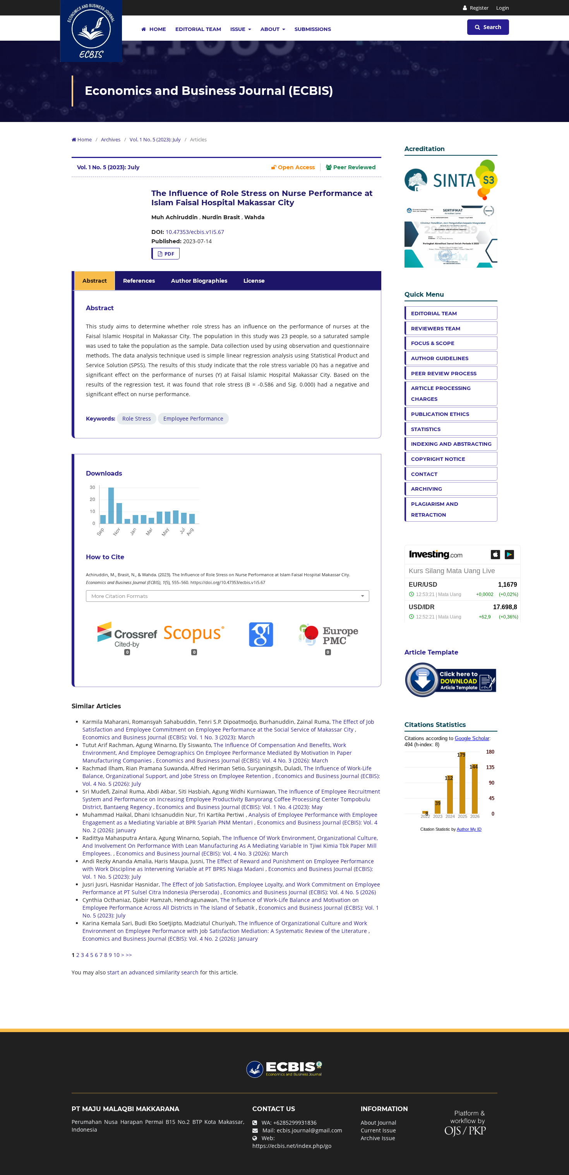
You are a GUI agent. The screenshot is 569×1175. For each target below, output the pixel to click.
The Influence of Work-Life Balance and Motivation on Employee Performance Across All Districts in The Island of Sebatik (220, 903)
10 (116, 955)
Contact (424, 474)
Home (157, 29)
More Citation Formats (119, 596)
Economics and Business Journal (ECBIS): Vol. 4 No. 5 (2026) (299, 892)
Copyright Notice (438, 459)
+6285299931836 (295, 1122)
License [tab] (254, 280)
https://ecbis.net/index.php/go (291, 1145)
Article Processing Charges (441, 393)
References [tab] (139, 280)
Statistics (425, 429)
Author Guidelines (439, 358)
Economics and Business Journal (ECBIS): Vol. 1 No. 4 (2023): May (239, 807)
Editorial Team (198, 29)
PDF (168, 253)
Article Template (431, 652)
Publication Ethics (440, 414)
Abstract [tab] (94, 280)
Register (478, 7)
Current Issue (378, 1130)
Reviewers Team (435, 328)
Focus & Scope (432, 343)
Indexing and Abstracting (451, 444)
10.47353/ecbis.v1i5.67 (195, 231)
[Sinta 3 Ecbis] (450, 179)
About (271, 29)
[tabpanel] (227, 364)
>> (129, 955)
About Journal (378, 1122)
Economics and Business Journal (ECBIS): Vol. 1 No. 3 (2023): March (168, 737)
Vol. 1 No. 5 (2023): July (155, 139)
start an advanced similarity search (153, 972)
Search (491, 27)
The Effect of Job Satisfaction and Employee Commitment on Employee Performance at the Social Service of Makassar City (228, 725)
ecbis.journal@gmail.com (309, 1130)
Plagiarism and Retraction (434, 509)
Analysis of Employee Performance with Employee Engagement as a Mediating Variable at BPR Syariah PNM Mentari (229, 818)
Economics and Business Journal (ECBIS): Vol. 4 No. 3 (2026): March (242, 760)
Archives (110, 139)
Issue (238, 29)
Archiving (426, 489)
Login (502, 7)
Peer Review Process (443, 373)
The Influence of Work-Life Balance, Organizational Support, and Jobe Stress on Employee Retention (227, 772)
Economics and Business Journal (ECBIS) (209, 91)
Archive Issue (378, 1138)
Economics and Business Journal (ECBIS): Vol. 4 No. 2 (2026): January (170, 938)
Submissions (313, 29)
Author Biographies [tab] (199, 280)
